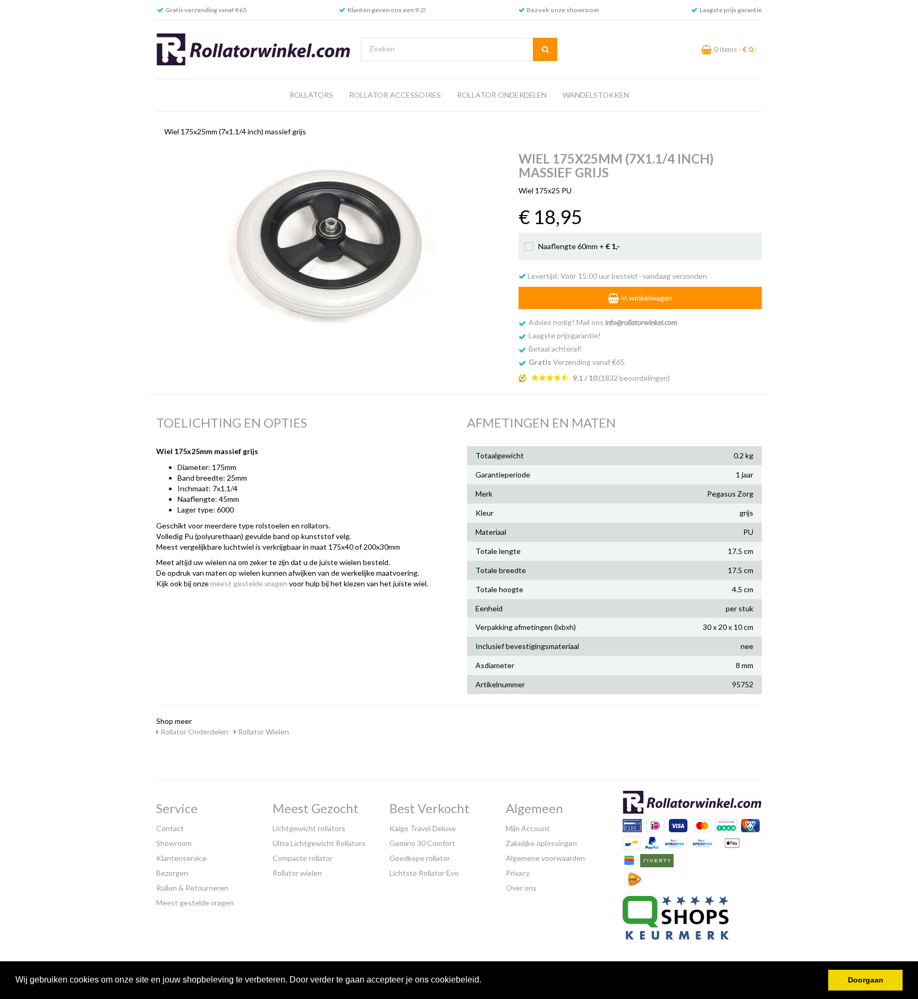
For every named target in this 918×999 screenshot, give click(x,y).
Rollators (311, 94)
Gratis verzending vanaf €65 (205, 10)
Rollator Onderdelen (502, 94)
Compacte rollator (303, 858)
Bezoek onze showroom (562, 10)
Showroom (174, 843)
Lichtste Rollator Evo (423, 872)
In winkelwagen (646, 297)
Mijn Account (528, 828)
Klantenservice (181, 858)
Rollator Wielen (262, 731)
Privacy (518, 872)
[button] (485, 981)
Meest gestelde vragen (195, 902)
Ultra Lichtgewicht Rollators (319, 843)
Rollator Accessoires (395, 94)
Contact (170, 828)
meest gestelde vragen (248, 583)
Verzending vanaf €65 (577, 361)
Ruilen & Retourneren (192, 887)
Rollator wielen (297, 872)
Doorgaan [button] (865, 980)
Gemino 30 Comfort (422, 843)
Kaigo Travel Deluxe (422, 828)
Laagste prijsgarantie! (565, 335)
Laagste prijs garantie (731, 10)
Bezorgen (172, 872)
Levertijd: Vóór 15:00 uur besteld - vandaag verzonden (616, 275)
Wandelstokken (596, 94)
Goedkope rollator (419, 858)
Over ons (521, 887)
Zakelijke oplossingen (541, 843)
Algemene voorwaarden (545, 858)
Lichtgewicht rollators (309, 828)
